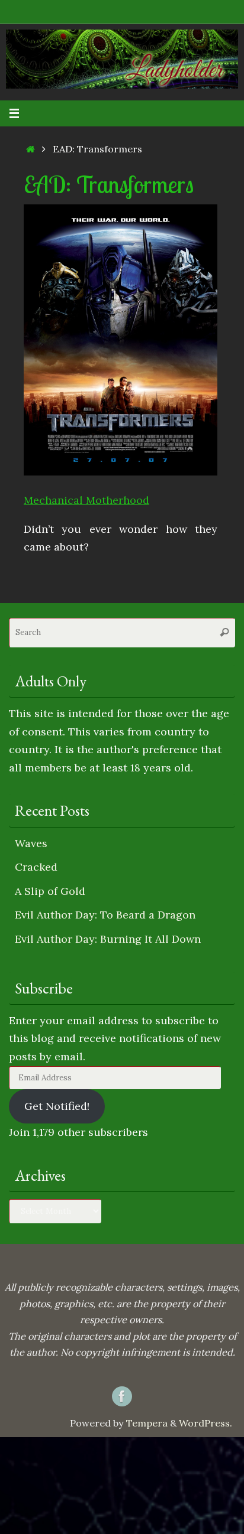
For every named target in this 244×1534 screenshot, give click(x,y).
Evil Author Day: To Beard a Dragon (105, 914)
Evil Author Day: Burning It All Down (108, 939)
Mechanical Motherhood (86, 500)
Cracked (36, 867)
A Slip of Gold (50, 891)
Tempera (147, 1423)
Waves (31, 843)
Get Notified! (56, 1106)
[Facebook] (122, 1396)
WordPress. (205, 1423)
